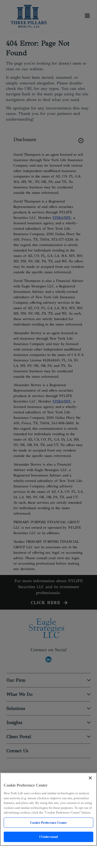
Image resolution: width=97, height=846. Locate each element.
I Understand (48, 837)
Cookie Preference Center (48, 822)
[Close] (90, 777)
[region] (48, 809)
